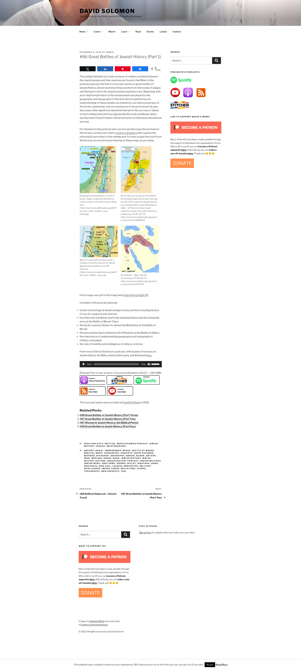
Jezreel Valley (126, 463)
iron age (96, 458)
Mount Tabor (110, 468)
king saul (105, 466)
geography (117, 456)
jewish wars (92, 463)
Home (82, 31)
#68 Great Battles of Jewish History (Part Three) (109, 415)
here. (149, 355)
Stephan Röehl (97, 621)
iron (87, 458)
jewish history (131, 458)
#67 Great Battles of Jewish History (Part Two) (108, 418)
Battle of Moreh (143, 450)
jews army (108, 463)
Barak (127, 450)
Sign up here (145, 532)
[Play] (83, 364)
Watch (111, 31)
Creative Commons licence (94, 624)
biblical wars (93, 453)
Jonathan (143, 463)
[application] (121, 364)
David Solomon (107, 11)
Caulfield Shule (131, 402)
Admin (110, 52)
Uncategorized (116, 446)
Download (120, 372)
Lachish (118, 466)
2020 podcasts (93, 444)
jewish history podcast (123, 461)
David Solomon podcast (132, 444)
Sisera (141, 468)
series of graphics (126, 132)
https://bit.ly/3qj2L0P (135, 295)
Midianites (131, 466)
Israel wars (112, 458)
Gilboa (140, 456)
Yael (124, 471)
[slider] (155, 364)
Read (138, 31)
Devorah (89, 456)
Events (150, 31)
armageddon (113, 450)
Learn (124, 31)
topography (92, 471)
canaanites (111, 453)
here (190, 153)
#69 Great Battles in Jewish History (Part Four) (108, 426)
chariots (127, 453)
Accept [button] (209, 664)
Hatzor (151, 456)
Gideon (130, 456)
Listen (97, 31)
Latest (163, 31)
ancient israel (94, 450)
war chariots (110, 471)
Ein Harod (102, 456)
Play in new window (101, 372)
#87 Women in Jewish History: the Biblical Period (109, 422)
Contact (177, 31)
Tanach (100, 446)
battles (110, 444)
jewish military (150, 461)
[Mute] (148, 364)
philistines (128, 468)
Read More (222, 664)
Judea (154, 463)
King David (90, 466)
